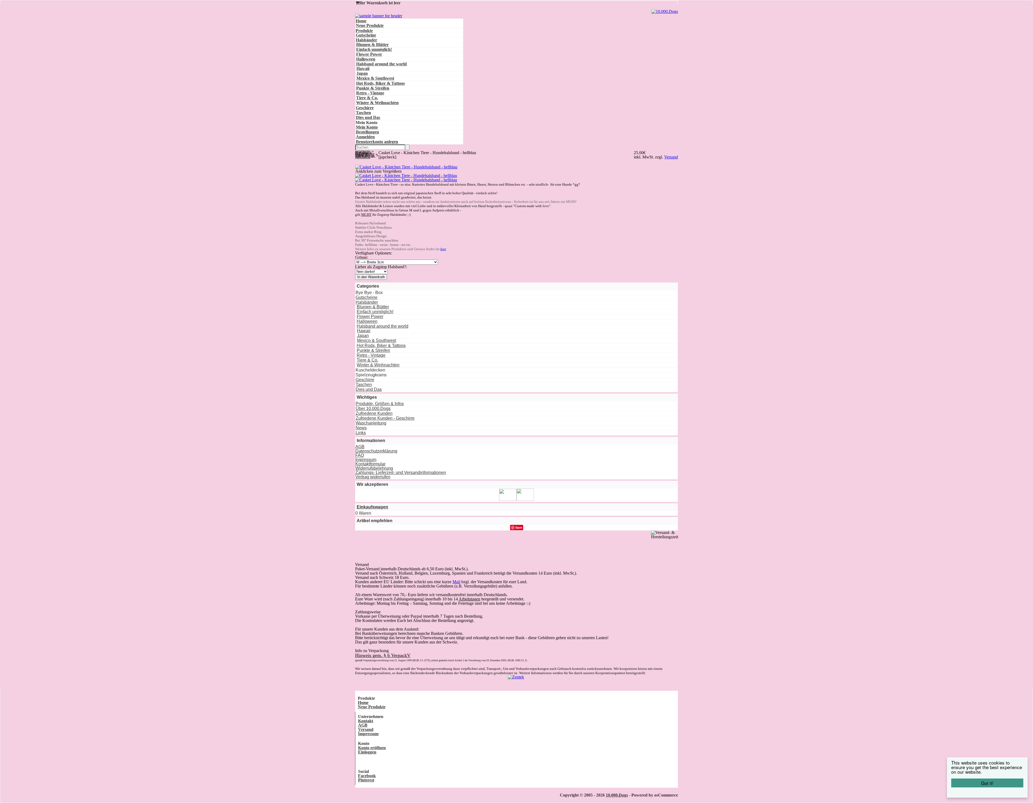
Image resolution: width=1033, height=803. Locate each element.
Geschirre (365, 107)
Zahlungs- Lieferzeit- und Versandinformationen (400, 472)
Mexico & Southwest (375, 78)
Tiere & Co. (367, 97)
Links (361, 432)
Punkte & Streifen (372, 88)
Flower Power (369, 54)
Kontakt (365, 721)
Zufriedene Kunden (374, 413)
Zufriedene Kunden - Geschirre (385, 418)
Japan (362, 73)
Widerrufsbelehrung (374, 468)
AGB (360, 446)
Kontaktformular (370, 464)
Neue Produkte (370, 25)
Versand (365, 729)
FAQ (359, 455)
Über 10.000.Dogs (373, 408)
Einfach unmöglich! (374, 49)
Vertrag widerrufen (372, 477)
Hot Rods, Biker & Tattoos (380, 83)
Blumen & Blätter (372, 44)
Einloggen (367, 752)
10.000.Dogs (617, 795)
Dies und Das (368, 117)
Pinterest (366, 780)
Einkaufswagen (372, 507)
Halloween (365, 59)
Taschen (363, 112)
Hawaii (362, 68)
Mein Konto (367, 127)
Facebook (367, 775)
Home (361, 21)
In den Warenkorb (371, 277)
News (361, 428)
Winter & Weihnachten (377, 102)
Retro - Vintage (370, 93)
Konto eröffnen (372, 747)
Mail (456, 581)
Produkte (364, 30)
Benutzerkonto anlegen (377, 141)
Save (518, 527)
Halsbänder (366, 40)
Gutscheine (366, 35)
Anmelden (365, 137)
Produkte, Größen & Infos (380, 403)
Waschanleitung (371, 423)
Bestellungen (367, 132)
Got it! (987, 783)
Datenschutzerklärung (376, 451)
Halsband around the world (381, 64)
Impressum (365, 459)
